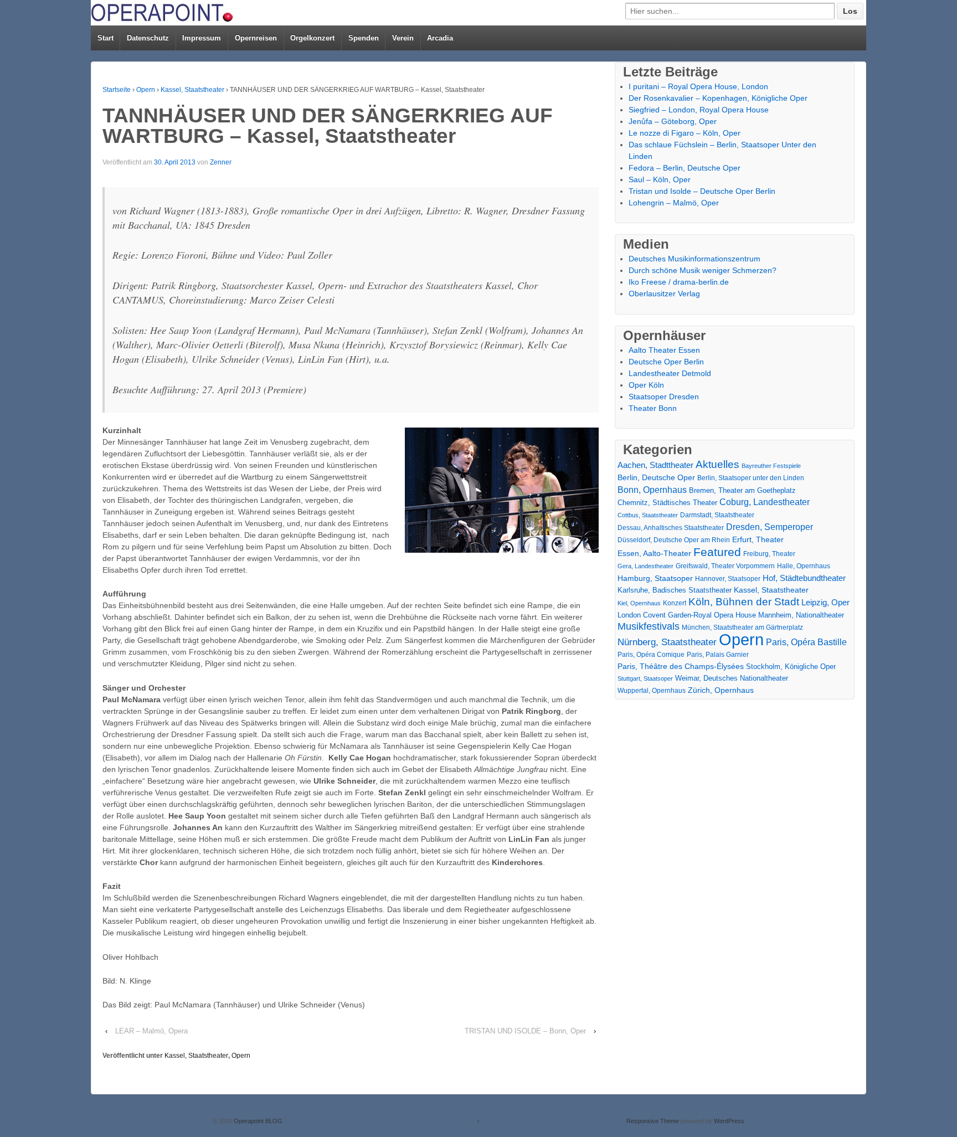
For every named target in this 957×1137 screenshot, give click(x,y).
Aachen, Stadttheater (655, 465)
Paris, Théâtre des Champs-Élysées (681, 666)
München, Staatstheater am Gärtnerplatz (742, 627)
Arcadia (440, 38)
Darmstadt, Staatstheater (717, 514)
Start (105, 38)
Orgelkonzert (312, 38)
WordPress (729, 1121)
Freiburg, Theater (769, 554)
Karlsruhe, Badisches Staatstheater (675, 590)
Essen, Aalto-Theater (654, 553)
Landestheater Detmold (670, 373)
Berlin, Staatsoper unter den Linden (750, 478)
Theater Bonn (653, 408)
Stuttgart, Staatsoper (645, 678)
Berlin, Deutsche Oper (656, 477)
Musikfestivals (649, 626)
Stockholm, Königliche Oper (791, 666)
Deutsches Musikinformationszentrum (694, 258)
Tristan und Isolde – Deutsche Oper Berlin (702, 191)
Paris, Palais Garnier (718, 654)
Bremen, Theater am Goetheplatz (742, 490)
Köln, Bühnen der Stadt (743, 602)
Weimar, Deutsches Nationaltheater (731, 678)
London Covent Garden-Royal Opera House (687, 615)
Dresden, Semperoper (769, 527)
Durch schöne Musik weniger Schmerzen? (702, 270)
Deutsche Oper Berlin (666, 361)
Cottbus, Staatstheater (648, 515)
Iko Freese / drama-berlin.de (679, 281)
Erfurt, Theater (758, 539)
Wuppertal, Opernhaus (652, 690)
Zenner (220, 162)
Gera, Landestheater (645, 566)
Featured (717, 552)
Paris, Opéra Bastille (806, 642)
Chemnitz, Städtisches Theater (667, 503)
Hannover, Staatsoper (727, 578)
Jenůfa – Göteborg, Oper (673, 121)
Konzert (674, 603)
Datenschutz (148, 38)
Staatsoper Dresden (664, 396)
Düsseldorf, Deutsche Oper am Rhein (674, 540)
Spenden (363, 38)
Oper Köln (646, 384)
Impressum (201, 38)
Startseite (116, 90)
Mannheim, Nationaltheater (801, 615)
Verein (403, 38)
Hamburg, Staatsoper (655, 578)
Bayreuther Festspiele (771, 465)
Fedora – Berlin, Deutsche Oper (684, 167)
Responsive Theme (652, 1121)
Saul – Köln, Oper (660, 179)
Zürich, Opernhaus (721, 690)
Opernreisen (256, 38)
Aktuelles (717, 464)
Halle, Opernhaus (803, 566)
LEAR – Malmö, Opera (151, 1031)
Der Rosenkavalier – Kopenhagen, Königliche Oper (718, 98)
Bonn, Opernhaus (652, 490)
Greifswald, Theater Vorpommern (725, 566)
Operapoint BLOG (257, 1121)
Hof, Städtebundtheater (804, 578)
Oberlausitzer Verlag (664, 293)
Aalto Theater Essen (664, 350)
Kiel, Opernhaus (639, 603)
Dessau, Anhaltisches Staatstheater (671, 528)
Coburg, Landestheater (764, 502)
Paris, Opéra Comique (651, 654)
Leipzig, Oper (825, 602)
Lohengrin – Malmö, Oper (674, 202)
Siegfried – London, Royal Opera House (699, 109)
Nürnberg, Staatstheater (667, 642)
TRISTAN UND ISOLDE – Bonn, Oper (525, 1031)
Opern (145, 90)
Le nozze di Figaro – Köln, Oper (684, 132)
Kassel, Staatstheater (192, 90)
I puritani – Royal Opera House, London (698, 86)
